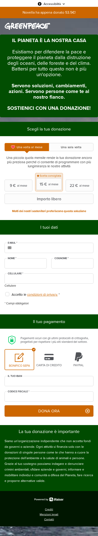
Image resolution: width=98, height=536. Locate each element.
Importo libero (49, 199)
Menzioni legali (49, 514)
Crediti (49, 509)
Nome (12, 258)
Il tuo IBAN (15, 376)
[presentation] (27, 147)
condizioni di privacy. (42, 294)
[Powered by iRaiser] (49, 499)
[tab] (27, 147)
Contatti (49, 519)
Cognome (61, 258)
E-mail (12, 243)
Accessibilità (52, 4)
